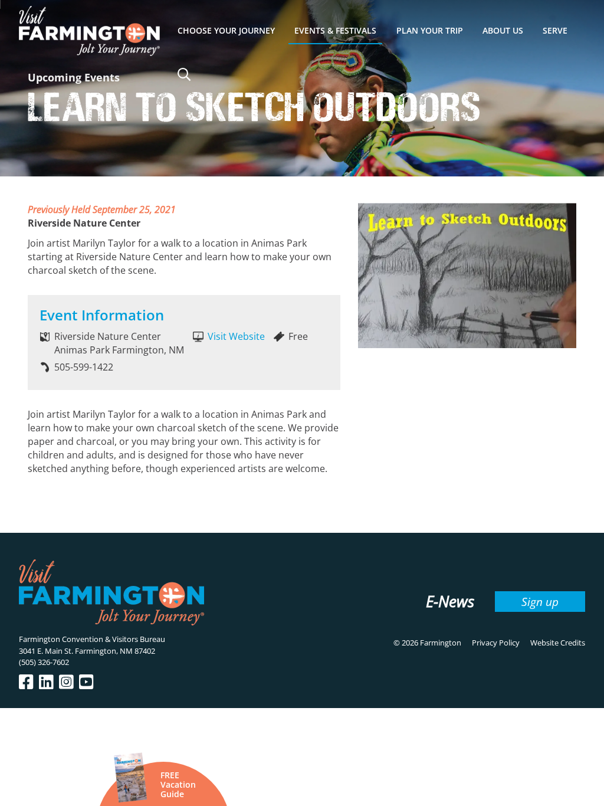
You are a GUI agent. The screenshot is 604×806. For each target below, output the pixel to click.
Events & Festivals (335, 30)
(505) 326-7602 (44, 662)
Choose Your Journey (226, 30)
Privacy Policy (496, 642)
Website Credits (557, 642)
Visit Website (236, 336)
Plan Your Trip (429, 30)
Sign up (540, 602)
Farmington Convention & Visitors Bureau (92, 639)
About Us (502, 30)
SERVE (555, 30)
